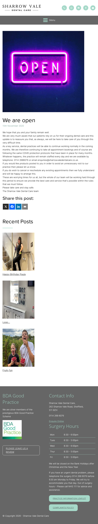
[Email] (25, 207)
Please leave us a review (17, 450)
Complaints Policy (63, 507)
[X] (6, 207)
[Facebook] (12, 207)
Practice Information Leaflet (69, 498)
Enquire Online (56, 421)
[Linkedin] (18, 207)
